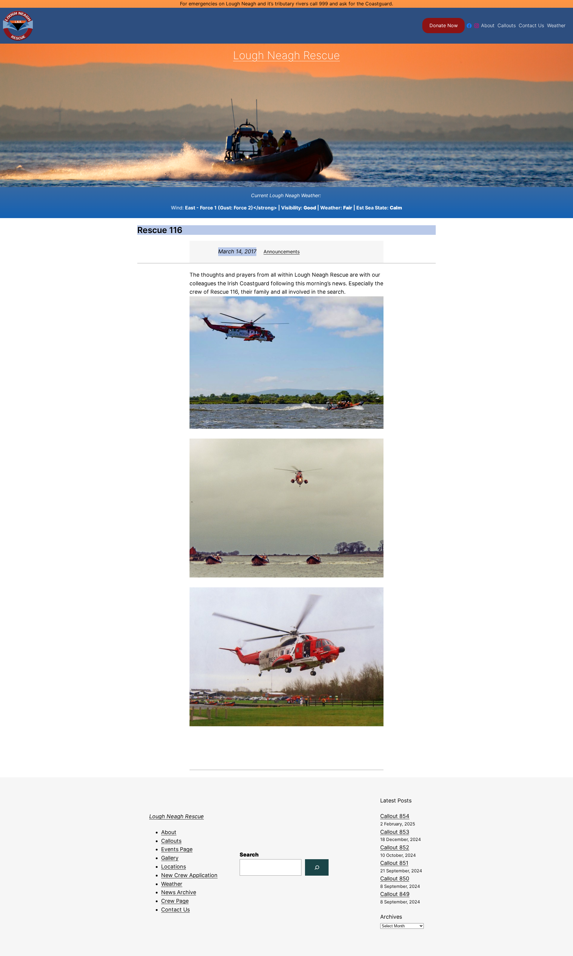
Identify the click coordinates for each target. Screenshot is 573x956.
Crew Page (175, 901)
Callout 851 (394, 863)
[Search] (317, 867)
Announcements (282, 252)
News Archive (178, 892)
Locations (173, 866)
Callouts (171, 841)
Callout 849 (394, 894)
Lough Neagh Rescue (286, 55)
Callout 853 (394, 832)
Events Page (176, 849)
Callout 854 (394, 816)
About (168, 832)
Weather (171, 884)
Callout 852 (394, 847)
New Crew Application (189, 875)
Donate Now (443, 25)
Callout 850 (394, 878)
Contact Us (175, 909)
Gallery (169, 858)
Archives (391, 917)
